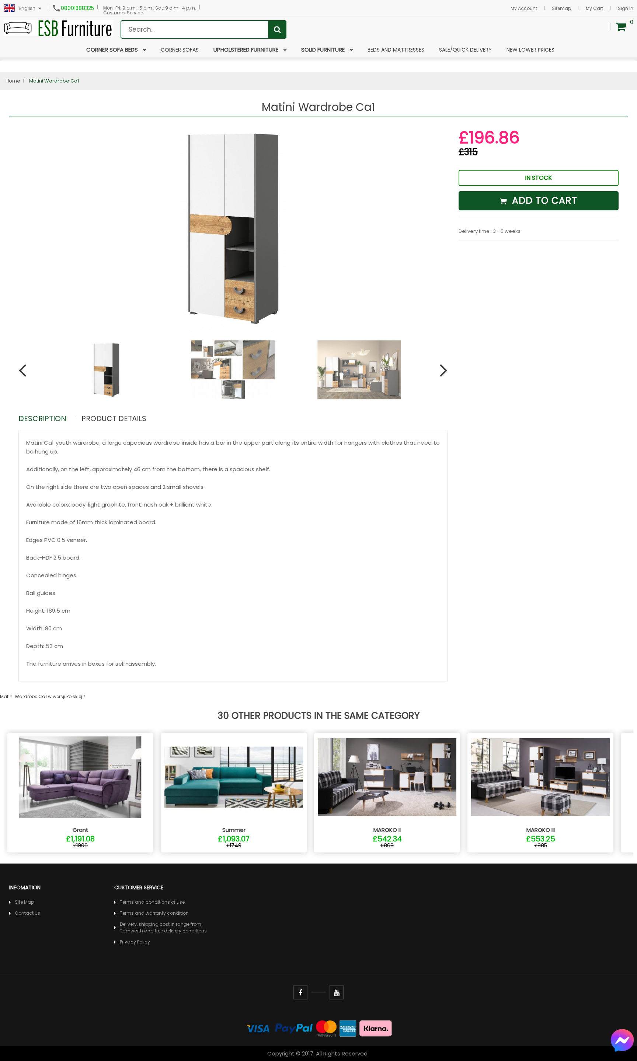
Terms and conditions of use (152, 902)
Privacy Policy (135, 942)
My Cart (594, 8)
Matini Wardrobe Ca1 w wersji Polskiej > (43, 696)
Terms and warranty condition (154, 913)
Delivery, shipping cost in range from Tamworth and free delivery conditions (163, 927)
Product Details (113, 418)
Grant (80, 830)
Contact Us (27, 913)
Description (42, 418)
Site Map (24, 902)
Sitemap (561, 8)
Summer (234, 830)
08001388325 (77, 8)
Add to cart (543, 200)
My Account (524, 8)
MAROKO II (387, 830)
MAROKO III (540, 830)
